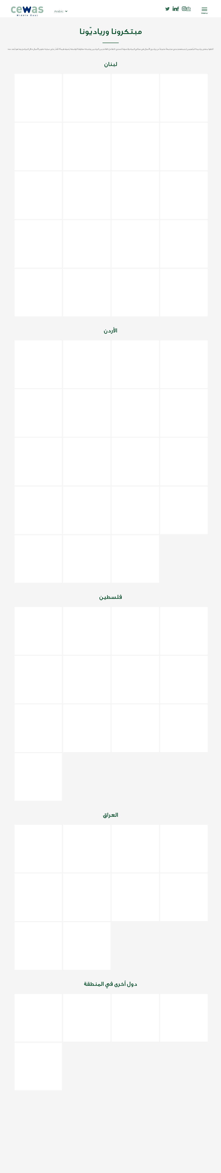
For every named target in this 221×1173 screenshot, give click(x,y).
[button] (61, 11)
